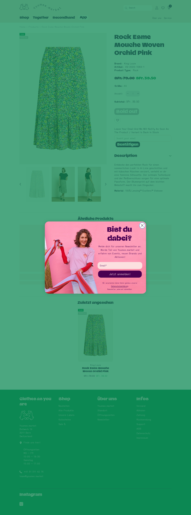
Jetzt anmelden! (120, 274)
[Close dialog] (142, 225)
